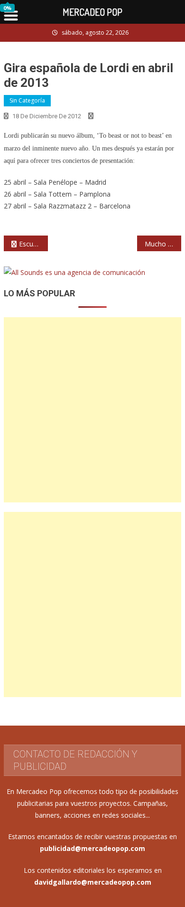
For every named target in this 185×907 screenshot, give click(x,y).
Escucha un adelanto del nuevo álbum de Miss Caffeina (33, 243)
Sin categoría (27, 100)
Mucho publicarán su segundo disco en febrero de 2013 (163, 243)
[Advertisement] (92, 409)
